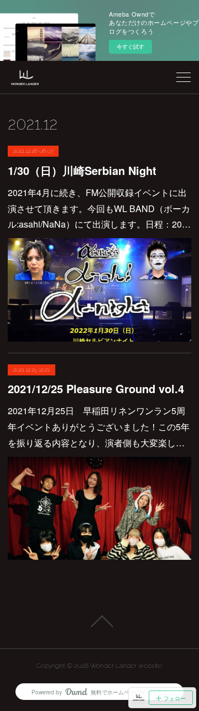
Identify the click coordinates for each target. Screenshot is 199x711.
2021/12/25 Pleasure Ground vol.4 (96, 388)
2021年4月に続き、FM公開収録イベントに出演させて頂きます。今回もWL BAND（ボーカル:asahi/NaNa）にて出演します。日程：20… (99, 208)
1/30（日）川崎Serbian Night (82, 170)
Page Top (99, 621)
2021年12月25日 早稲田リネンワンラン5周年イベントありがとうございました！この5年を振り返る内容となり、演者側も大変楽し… (99, 426)
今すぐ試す (130, 46)
